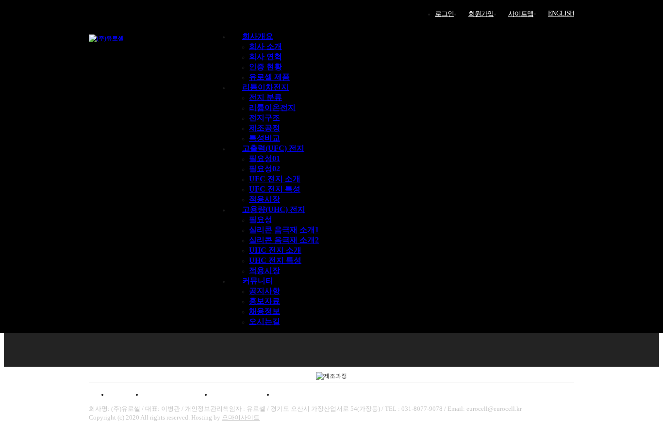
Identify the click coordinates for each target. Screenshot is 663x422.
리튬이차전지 (265, 87)
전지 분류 (265, 97)
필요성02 (264, 168)
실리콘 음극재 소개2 (284, 240)
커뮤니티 (257, 280)
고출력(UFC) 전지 (273, 148)
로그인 (444, 13)
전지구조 (264, 118)
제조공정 (264, 128)
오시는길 (264, 321)
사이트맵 (520, 13)
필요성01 (264, 158)
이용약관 (121, 394)
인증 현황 (265, 67)
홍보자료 (264, 301)
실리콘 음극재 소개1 (284, 230)
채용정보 (264, 311)
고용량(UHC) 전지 (273, 209)
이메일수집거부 (242, 394)
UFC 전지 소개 (274, 179)
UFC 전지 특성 (274, 189)
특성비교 (264, 138)
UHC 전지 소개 (275, 250)
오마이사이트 (241, 417)
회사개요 (257, 36)
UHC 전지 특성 (275, 260)
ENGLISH (561, 13)
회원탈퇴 (294, 394)
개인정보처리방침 (177, 394)
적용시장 (264, 199)
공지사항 (264, 291)
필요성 (260, 219)
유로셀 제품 (269, 77)
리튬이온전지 (272, 107)
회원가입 (481, 13)
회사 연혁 (265, 56)
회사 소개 (265, 46)
